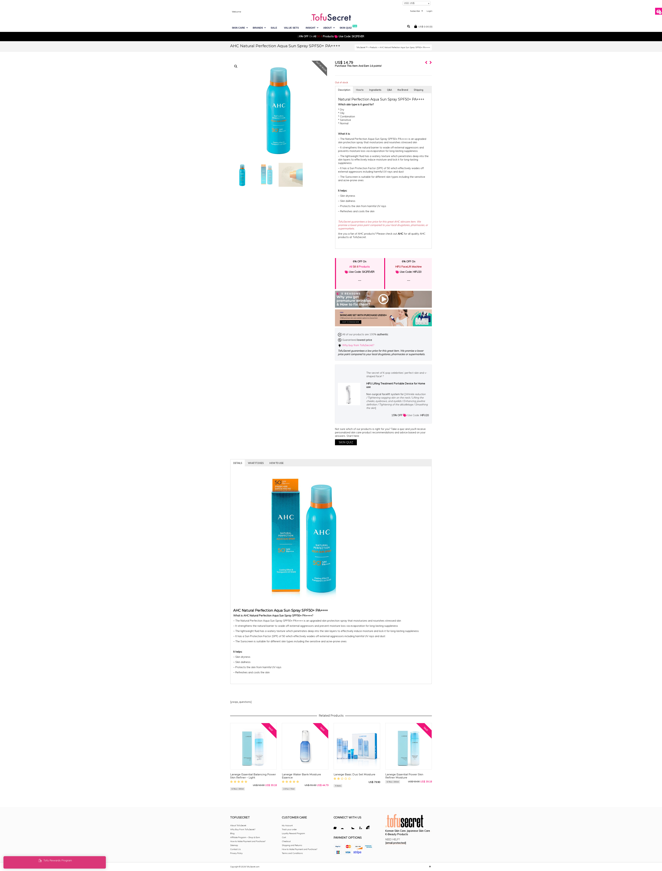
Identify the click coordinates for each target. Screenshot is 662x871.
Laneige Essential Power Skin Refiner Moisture (404, 776)
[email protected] (395, 842)
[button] (236, 66)
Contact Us (235, 849)
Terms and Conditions (292, 853)
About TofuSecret (238, 825)
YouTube (366, 827)
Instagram (344, 827)
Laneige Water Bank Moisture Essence (301, 776)
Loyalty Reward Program (293, 833)
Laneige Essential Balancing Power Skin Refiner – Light (253, 776)
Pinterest (359, 827)
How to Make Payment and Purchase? (247, 841)
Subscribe (415, 11)
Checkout (286, 841)
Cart (284, 837)
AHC (400, 233)
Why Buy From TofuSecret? (242, 829)
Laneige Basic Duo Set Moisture (354, 774)
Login (429, 11)
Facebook (336, 827)
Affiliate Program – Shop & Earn (245, 837)
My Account (287, 825)
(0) (425, 26)
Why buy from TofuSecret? (358, 345)
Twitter (351, 827)
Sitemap (234, 845)
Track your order (289, 829)
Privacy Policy (236, 853)
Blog (232, 833)
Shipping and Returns (292, 845)
